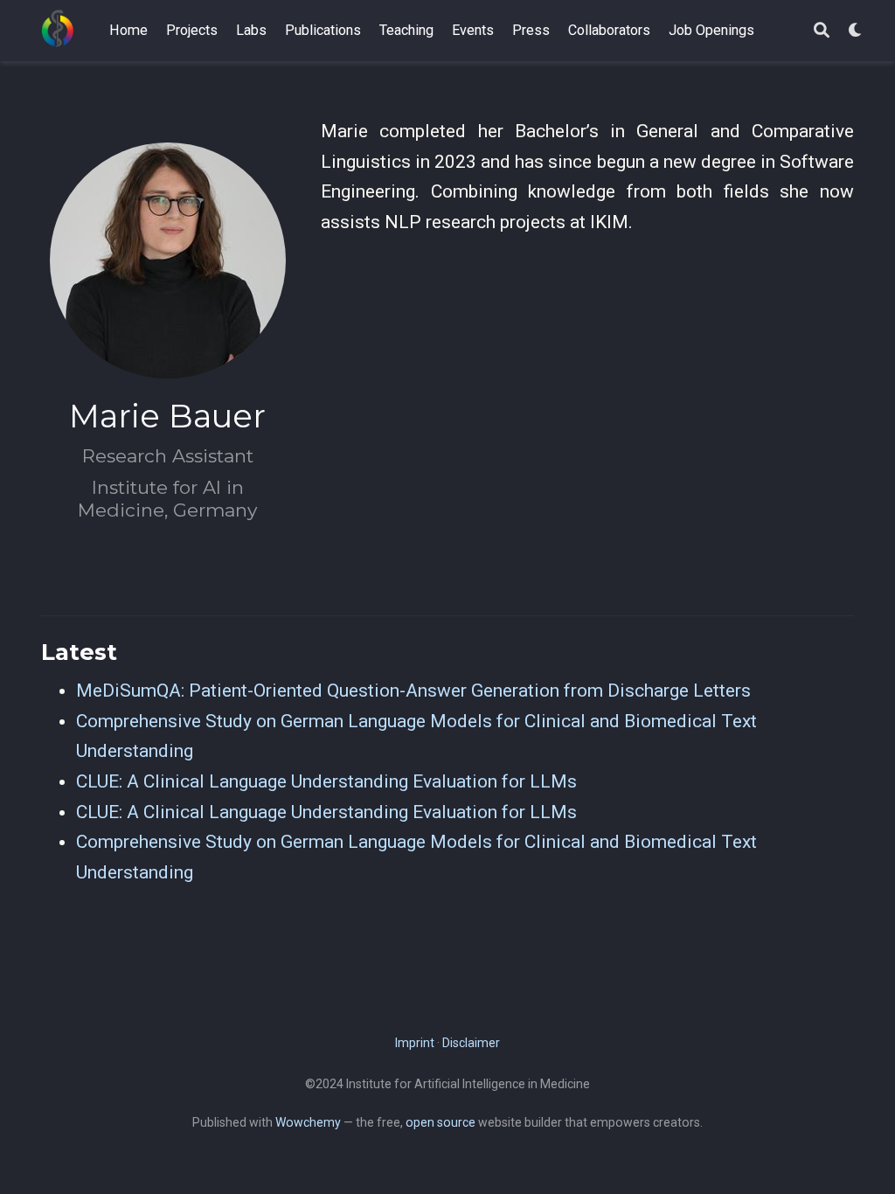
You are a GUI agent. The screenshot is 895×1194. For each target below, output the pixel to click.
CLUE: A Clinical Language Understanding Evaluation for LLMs (326, 781)
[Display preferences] (856, 31)
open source (440, 1122)
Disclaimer (471, 1043)
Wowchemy (308, 1122)
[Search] (821, 31)
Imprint (414, 1043)
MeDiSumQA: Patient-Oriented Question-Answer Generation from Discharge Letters (413, 690)
